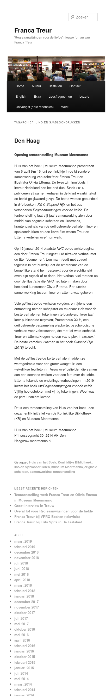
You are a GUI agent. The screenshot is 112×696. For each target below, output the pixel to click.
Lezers (84, 96)
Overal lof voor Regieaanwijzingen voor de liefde (53, 511)
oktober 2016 (24, 629)
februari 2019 (24, 546)
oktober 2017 (24, 612)
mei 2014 (21, 678)
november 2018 (26, 557)
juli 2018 (21, 563)
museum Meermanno (67, 467)
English (21, 96)
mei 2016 (21, 634)
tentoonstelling (64, 471)
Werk (65, 106)
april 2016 (22, 640)
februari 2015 (24, 662)
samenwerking (41, 471)
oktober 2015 (24, 656)
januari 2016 (24, 651)
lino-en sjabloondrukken (32, 467)
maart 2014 (23, 684)
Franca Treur (33, 30)
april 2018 (22, 579)
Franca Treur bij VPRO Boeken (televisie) (47, 516)
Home (20, 86)
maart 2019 (23, 541)
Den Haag (27, 140)
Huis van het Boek (42, 462)
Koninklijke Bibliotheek (75, 462)
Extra (37, 96)
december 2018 (26, 552)
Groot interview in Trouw (34, 505)
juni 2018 (21, 568)
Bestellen (55, 86)
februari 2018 (24, 590)
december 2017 (26, 601)
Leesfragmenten (60, 96)
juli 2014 (21, 673)
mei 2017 (21, 623)
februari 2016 (24, 645)
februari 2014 (24, 689)
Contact (75, 86)
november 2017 (26, 607)
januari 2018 (24, 596)
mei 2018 (21, 574)
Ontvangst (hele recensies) (35, 106)
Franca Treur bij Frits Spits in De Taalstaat (48, 521)
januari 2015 (24, 667)
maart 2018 (23, 585)
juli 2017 (21, 618)
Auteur (36, 86)
